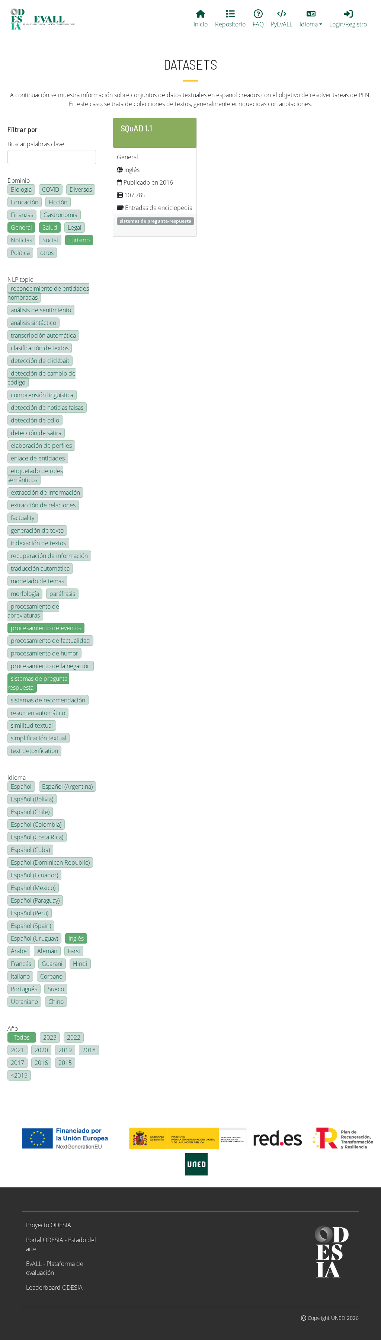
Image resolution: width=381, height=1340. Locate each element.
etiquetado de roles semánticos (35, 475)
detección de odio (35, 420)
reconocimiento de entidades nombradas (48, 293)
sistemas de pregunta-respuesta (38, 683)
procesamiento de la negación (50, 666)
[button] (311, 19)
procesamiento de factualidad (50, 640)
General (21, 227)
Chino (56, 1002)
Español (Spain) (31, 926)
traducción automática (40, 568)
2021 (17, 1050)
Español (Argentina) (67, 786)
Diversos (81, 189)
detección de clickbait (40, 361)
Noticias (21, 240)
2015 (65, 1063)
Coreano (51, 976)
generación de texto (37, 530)
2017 (17, 1063)
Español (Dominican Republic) (50, 862)
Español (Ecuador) (34, 875)
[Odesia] (46, 19)
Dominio (18, 180)
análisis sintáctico (33, 323)
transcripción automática (43, 335)
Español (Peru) (29, 913)
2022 (73, 1037)
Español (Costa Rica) (37, 837)
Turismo (79, 240)
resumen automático (38, 713)
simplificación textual (38, 738)
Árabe (19, 951)
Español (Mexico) (33, 888)
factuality (22, 518)
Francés (21, 964)
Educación (24, 202)
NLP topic (20, 279)
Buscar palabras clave (35, 144)
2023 (50, 1037)
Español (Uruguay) (34, 938)
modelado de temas (37, 581)
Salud (49, 227)
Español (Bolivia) (32, 799)
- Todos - (22, 1037)
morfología (25, 594)
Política (20, 253)
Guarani (52, 964)
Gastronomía (60, 215)
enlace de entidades (38, 458)
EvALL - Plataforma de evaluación (54, 1268)
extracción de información (45, 492)
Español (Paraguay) (35, 900)
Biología (21, 189)
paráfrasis (62, 594)
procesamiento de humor (44, 653)
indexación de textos (38, 543)
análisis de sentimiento (41, 310)
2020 (41, 1050)
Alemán (47, 951)
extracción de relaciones (43, 505)
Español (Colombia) (36, 824)
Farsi (74, 951)
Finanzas (22, 215)
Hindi (80, 964)
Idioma (16, 777)
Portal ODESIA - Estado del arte (61, 1244)
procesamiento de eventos (46, 628)
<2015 (19, 1075)
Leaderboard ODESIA (54, 1287)
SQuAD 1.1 (136, 128)
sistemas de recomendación (48, 700)
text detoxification (34, 751)
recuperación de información (49, 556)
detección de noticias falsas (47, 407)
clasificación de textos (39, 348)
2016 (41, 1063)
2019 (65, 1050)
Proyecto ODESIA (48, 1225)
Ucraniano (24, 1002)
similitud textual (32, 725)
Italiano (20, 976)
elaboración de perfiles (41, 445)
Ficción (58, 202)
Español (21, 786)
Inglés (76, 938)
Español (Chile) (30, 812)
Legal (74, 227)
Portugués (24, 989)
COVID (50, 189)
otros (47, 253)
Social (50, 240)
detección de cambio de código (41, 377)
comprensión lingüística (42, 395)
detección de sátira (36, 433)
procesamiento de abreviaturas (33, 610)
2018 (89, 1050)
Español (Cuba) (30, 850)
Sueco (56, 989)
